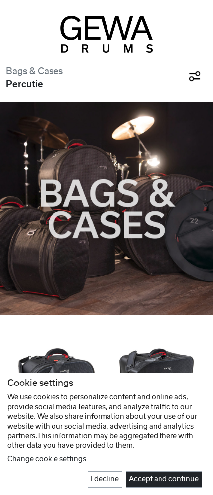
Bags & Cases (34, 71)
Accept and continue (164, 479)
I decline (105, 479)
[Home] (107, 34)
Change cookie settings (46, 459)
